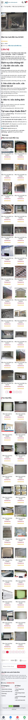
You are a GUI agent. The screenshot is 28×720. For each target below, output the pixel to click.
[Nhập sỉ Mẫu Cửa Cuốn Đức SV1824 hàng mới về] (7, 532)
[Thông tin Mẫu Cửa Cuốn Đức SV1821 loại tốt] (21, 490)
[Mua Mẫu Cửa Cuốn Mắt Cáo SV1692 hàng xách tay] (21, 272)
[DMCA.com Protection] (14, 706)
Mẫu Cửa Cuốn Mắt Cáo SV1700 (21, 363)
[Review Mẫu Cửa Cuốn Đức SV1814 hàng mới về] (7, 427)
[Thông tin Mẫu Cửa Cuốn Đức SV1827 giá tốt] (21, 553)
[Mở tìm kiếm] (22, 2)
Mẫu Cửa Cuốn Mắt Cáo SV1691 (7, 279)
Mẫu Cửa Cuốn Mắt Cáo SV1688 (21, 238)
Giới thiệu (4, 693)
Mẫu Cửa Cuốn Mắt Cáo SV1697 (7, 342)
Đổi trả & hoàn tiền (20, 700)
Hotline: (8, 683)
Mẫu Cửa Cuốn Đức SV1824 (7, 539)
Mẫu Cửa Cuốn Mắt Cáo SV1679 (7, 154)
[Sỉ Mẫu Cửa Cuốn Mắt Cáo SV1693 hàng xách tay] (7, 293)
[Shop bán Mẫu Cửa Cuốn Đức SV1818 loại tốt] (7, 469)
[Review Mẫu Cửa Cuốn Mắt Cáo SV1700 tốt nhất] (21, 355)
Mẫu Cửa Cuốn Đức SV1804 (7, 644)
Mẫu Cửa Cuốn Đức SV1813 (20, 414)
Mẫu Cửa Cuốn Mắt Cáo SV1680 (21, 154)
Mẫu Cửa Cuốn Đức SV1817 (20, 456)
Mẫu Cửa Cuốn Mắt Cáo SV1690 (21, 259)
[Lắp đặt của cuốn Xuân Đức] (11, 2)
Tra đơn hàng (21, 666)
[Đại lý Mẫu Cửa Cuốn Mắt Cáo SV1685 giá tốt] (7, 209)
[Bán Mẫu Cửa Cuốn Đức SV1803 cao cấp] (21, 615)
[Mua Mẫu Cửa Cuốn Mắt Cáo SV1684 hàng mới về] (21, 188)
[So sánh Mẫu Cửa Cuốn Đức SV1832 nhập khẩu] (7, 615)
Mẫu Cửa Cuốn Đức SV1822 (7, 519)
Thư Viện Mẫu (6, 398)
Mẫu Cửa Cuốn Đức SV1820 (7, 498)
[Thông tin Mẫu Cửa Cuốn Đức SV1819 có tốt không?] (21, 469)
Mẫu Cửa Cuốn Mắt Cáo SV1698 (21, 342)
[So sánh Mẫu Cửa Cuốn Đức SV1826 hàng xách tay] (7, 553)
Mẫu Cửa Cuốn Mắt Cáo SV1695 (7, 321)
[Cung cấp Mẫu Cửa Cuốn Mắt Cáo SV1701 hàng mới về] (7, 376)
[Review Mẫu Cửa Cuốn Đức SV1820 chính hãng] (7, 490)
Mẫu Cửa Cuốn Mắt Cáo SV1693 (7, 300)
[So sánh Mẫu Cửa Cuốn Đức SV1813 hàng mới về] (21, 407)
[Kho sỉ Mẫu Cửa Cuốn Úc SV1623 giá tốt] (7, 407)
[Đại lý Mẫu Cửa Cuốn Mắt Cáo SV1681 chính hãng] (7, 167)
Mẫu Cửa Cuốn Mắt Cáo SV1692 (21, 279)
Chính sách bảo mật (7, 691)
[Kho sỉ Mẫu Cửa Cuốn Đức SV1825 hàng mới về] (21, 532)
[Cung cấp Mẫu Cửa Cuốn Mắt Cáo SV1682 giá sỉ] (21, 167)
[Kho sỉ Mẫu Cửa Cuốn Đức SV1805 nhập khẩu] (21, 636)
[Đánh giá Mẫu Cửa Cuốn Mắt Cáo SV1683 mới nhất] (7, 188)
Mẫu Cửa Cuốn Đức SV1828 (7, 581)
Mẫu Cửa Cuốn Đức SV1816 (7, 456)
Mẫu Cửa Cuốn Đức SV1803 (20, 623)
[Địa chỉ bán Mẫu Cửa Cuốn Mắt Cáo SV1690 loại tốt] (21, 251)
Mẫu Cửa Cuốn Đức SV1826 (7, 560)
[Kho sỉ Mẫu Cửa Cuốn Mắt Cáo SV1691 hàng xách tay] (7, 272)
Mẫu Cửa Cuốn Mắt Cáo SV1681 (7, 175)
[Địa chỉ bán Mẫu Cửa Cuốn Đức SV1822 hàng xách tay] (7, 511)
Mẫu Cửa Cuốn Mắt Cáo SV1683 (7, 196)
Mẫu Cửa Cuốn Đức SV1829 (20, 581)
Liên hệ (4, 695)
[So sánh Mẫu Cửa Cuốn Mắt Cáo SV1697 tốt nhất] (7, 334)
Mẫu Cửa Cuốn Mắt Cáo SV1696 (21, 321)
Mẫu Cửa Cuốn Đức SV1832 (7, 623)
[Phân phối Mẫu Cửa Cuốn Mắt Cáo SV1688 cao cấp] (21, 230)
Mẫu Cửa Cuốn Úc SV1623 (7, 414)
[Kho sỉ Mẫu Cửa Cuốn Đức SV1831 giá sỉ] (21, 594)
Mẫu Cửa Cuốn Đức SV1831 (20, 602)
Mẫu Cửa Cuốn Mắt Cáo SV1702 (21, 384)
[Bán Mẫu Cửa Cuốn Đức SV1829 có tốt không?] (21, 574)
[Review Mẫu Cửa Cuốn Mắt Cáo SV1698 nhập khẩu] (21, 334)
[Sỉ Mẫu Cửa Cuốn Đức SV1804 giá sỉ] (7, 636)
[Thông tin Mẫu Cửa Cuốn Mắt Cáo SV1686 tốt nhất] (21, 209)
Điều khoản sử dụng (7, 689)
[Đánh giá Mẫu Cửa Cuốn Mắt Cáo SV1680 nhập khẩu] (21, 146)
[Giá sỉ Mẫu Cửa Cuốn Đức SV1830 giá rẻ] (7, 594)
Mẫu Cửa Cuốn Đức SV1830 (7, 602)
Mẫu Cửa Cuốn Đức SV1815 (20, 435)
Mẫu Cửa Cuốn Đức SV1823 (20, 519)
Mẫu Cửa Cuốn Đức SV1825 (20, 539)
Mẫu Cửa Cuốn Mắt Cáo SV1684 (21, 196)
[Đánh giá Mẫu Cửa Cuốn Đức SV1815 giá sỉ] (21, 427)
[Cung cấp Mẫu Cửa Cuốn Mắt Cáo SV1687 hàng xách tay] (7, 230)
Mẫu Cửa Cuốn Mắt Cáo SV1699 (7, 363)
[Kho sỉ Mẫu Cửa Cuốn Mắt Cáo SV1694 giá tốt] (21, 293)
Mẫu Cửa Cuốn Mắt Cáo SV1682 (21, 175)
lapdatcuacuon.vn (12, 128)
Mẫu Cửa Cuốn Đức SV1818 (7, 477)
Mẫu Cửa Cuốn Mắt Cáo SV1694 (21, 300)
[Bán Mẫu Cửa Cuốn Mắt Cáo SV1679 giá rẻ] (7, 146)
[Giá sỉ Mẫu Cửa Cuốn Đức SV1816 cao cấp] (7, 448)
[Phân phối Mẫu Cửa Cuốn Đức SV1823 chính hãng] (21, 511)
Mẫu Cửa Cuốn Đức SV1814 (7, 435)
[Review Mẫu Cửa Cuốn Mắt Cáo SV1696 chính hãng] (21, 313)
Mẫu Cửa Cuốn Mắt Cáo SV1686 (21, 217)
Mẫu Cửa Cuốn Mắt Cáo (14, 45)
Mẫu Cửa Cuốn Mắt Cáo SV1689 (7, 259)
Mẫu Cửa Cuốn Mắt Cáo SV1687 (7, 238)
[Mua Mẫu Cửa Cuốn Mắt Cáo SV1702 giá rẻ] (21, 376)
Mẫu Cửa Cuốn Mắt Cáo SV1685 (7, 217)
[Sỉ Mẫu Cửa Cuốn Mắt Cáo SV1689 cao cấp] (7, 251)
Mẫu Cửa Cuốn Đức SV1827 (20, 560)
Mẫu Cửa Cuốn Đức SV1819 (20, 477)
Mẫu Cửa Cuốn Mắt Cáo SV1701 (7, 384)
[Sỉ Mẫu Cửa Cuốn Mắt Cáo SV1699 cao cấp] (7, 355)
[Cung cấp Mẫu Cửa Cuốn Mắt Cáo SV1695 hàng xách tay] (7, 313)
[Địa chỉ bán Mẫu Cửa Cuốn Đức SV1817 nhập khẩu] (21, 448)
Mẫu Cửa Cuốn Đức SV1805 (20, 644)
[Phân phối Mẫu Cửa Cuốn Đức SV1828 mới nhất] (7, 574)
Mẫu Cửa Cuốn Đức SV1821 (20, 498)
